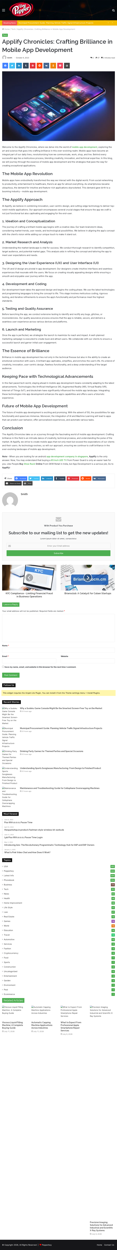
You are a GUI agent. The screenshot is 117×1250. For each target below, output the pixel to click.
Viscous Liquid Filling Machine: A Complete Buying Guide (12, 1025)
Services (8, 944)
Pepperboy (9, 871)
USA (6, 866)
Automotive (9, 939)
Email (5, 656)
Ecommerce (9, 994)
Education (8, 930)
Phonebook (9, 880)
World (6, 926)
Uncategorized (10, 971)
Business (8, 885)
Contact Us (109, 1245)
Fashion (7, 948)
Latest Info (9, 875)
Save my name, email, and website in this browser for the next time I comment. (40, 667)
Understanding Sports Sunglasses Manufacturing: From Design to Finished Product (60, 768)
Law (6, 912)
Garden (7, 980)
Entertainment (10, 976)
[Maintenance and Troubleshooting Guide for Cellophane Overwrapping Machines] (10, 797)
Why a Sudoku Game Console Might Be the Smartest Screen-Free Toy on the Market (61, 708)
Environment (9, 985)
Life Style (8, 907)
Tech (13, 29)
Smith (9, 58)
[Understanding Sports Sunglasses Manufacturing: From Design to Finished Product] (10, 776)
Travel (7, 935)
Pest (6, 990)
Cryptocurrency (11, 953)
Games (7, 921)
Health (7, 898)
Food (6, 958)
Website (64, 656)
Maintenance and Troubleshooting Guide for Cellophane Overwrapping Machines (59, 788)
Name (5, 645)
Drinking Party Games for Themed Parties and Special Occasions (51, 751)
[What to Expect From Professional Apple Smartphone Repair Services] (73, 1013)
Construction (10, 967)
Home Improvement (13, 903)
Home (7, 29)
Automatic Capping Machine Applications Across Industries (41, 1025)
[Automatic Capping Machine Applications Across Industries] (43, 1013)
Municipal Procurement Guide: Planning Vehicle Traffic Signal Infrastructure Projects (61, 728)
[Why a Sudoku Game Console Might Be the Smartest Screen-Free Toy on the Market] (10, 716)
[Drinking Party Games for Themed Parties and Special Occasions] (10, 757)
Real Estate (9, 916)
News (6, 894)
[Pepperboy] (21, 10)
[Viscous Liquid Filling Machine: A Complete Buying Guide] (14, 1013)
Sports (7, 962)
